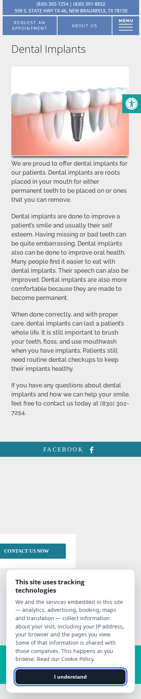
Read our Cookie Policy (65, 658)
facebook (64, 449)
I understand (70, 677)
